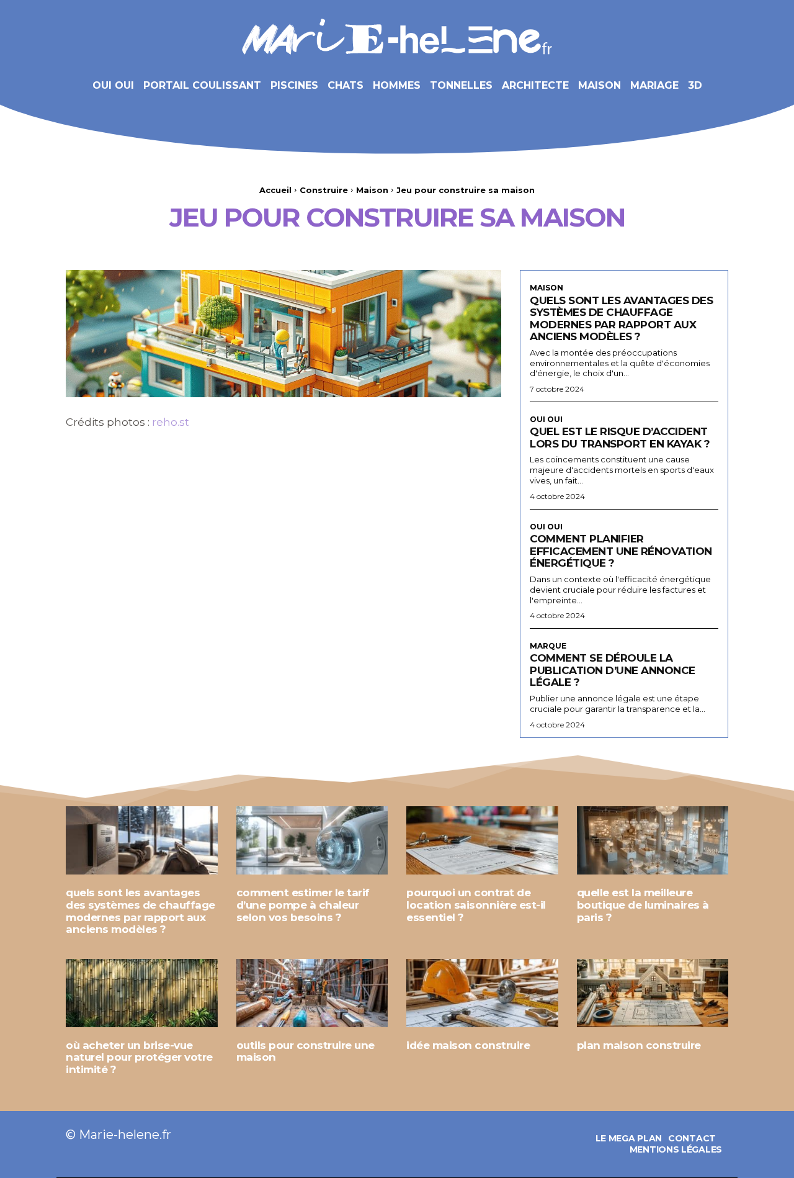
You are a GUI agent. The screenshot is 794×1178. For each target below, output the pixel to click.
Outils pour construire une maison (305, 1051)
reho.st (170, 422)
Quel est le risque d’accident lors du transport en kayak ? (620, 437)
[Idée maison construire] (482, 993)
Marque (548, 646)
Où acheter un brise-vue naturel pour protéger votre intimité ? (139, 1057)
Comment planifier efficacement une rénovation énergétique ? (621, 551)
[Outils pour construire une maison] (312, 993)
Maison (372, 190)
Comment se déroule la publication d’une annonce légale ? (612, 670)
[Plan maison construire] (653, 993)
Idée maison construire (468, 1045)
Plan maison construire (639, 1045)
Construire (324, 190)
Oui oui (546, 419)
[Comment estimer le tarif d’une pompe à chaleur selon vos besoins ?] (312, 840)
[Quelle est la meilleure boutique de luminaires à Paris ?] (653, 840)
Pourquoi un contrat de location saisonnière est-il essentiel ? (476, 904)
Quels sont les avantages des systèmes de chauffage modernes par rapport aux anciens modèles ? (621, 318)
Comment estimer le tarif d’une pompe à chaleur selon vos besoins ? (303, 904)
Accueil (275, 190)
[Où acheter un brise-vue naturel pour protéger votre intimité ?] (142, 993)
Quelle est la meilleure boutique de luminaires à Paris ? (643, 904)
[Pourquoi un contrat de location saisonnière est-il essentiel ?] (482, 840)
